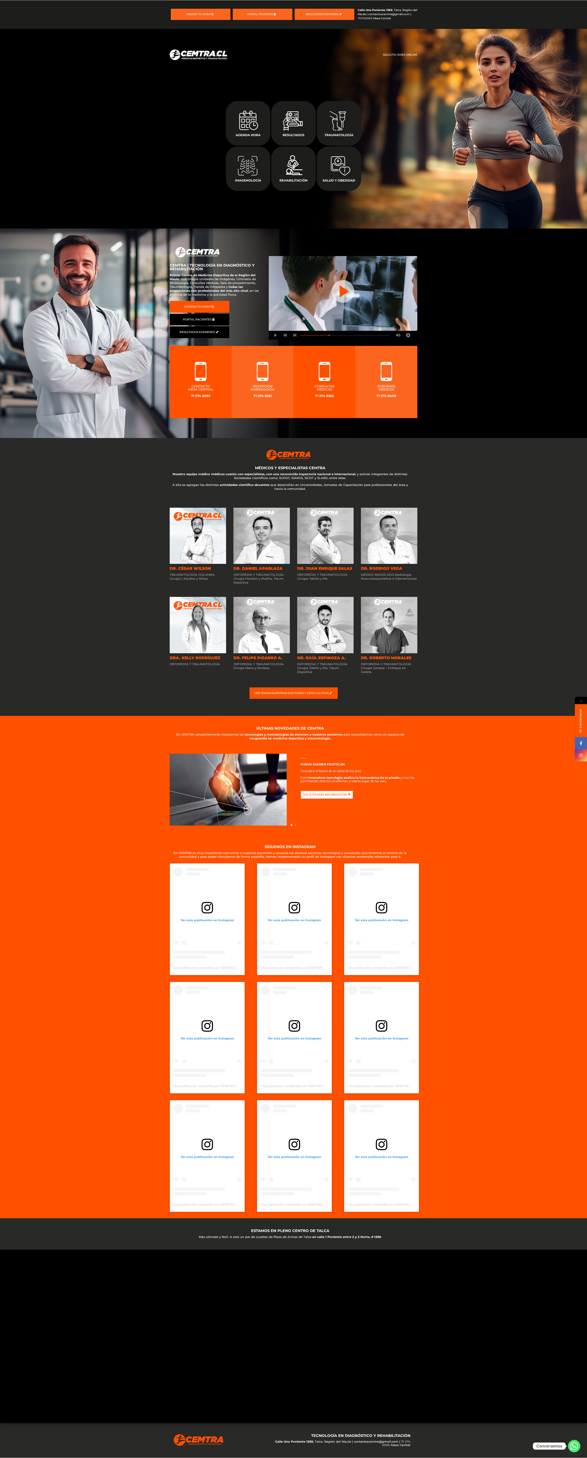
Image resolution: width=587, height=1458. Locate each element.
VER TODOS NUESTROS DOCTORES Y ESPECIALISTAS (291, 693)
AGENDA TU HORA (198, 14)
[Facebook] (581, 743)
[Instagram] (581, 755)
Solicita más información (325, 795)
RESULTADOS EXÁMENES (322, 14)
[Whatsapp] (574, 1446)
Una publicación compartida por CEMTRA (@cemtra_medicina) (219, 968)
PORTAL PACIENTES (260, 14)
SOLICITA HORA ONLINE (400, 54)
